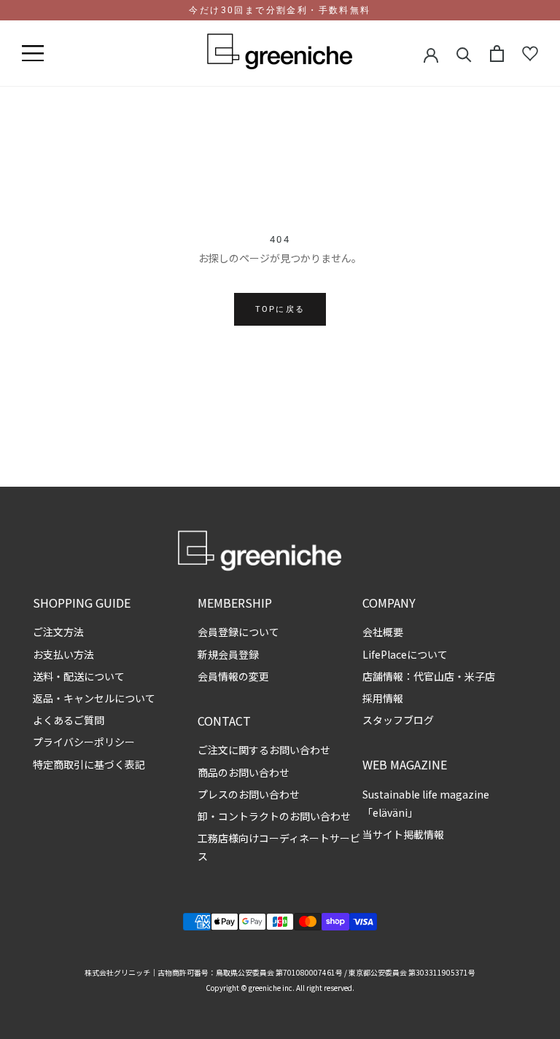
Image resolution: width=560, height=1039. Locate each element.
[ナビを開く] (33, 54)
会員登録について (238, 631)
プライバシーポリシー (84, 741)
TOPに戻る (280, 309)
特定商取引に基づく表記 (89, 764)
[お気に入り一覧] (530, 54)
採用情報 (382, 698)
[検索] (464, 53)
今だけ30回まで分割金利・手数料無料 (279, 10)
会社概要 (382, 631)
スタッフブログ (398, 720)
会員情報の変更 (233, 676)
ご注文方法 (58, 631)
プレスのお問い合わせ (249, 794)
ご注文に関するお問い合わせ (264, 749)
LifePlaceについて (405, 654)
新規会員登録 (228, 654)
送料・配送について (79, 676)
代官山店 (433, 676)
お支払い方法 (63, 654)
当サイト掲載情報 (403, 834)
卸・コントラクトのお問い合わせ (274, 816)
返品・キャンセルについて (94, 698)
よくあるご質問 (68, 720)
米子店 (479, 676)
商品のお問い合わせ (243, 772)
